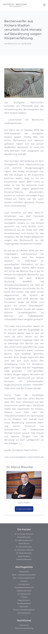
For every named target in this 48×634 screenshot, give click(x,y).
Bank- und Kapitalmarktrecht (24, 575)
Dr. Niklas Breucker (24, 553)
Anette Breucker (24, 537)
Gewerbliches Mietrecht (24, 587)
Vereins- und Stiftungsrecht (24, 610)
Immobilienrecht (24, 594)
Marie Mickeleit (24, 556)
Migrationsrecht (24, 600)
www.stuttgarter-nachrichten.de (27, 457)
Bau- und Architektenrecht (24, 578)
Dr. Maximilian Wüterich (24, 550)
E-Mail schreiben (24, 509)
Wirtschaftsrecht (24, 613)
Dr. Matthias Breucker (24, 540)
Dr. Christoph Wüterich (24, 534)
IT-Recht (24, 597)
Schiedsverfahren (24, 603)
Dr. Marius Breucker (24, 547)
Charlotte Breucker (24, 559)
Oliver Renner (24, 544)
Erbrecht (24, 581)
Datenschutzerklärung (24, 628)
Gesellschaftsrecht (24, 591)
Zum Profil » (24, 502)
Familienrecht (24, 584)
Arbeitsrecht (24, 572)
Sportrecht (24, 607)
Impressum (24, 625)
